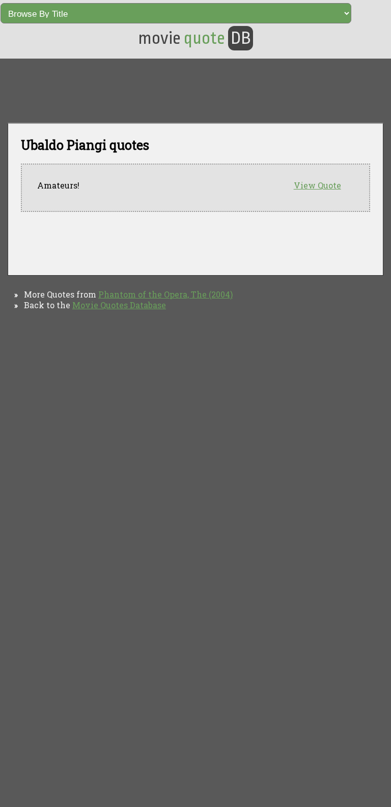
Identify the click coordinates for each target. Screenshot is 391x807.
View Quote (317, 185)
